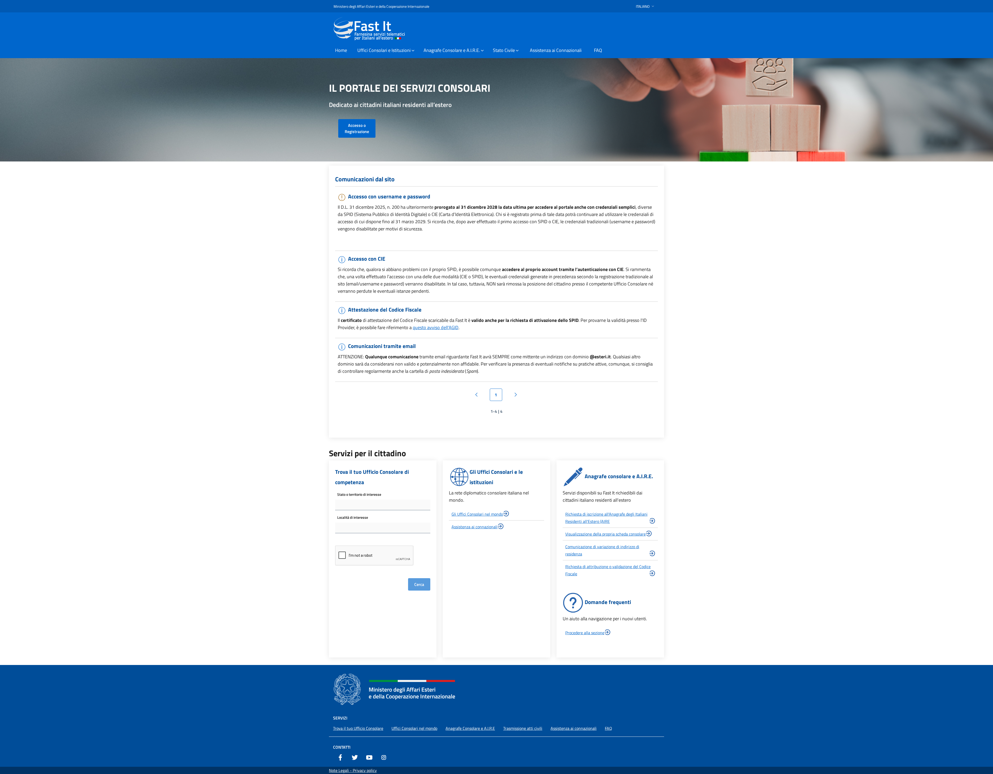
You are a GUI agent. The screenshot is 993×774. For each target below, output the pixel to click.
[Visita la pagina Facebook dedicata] (340, 757)
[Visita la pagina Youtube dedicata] (369, 757)
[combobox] (382, 505)
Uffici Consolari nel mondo (414, 728)
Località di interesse (352, 517)
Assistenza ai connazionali (475, 527)
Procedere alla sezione (584, 633)
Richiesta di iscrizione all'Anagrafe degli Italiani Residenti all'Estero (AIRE (606, 517)
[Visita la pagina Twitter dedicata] (355, 757)
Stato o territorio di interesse (359, 494)
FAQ (608, 728)
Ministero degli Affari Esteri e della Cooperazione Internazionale (381, 6)
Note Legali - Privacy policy (353, 770)
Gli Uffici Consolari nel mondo (477, 514)
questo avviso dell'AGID (435, 327)
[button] (645, 6)
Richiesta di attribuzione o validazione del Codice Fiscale (608, 570)
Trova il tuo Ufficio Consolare (358, 728)
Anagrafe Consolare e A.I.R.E (470, 728)
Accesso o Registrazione (357, 128)
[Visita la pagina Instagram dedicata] (384, 757)
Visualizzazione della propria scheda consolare (605, 534)
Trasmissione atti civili (522, 728)
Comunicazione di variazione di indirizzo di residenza (602, 550)
